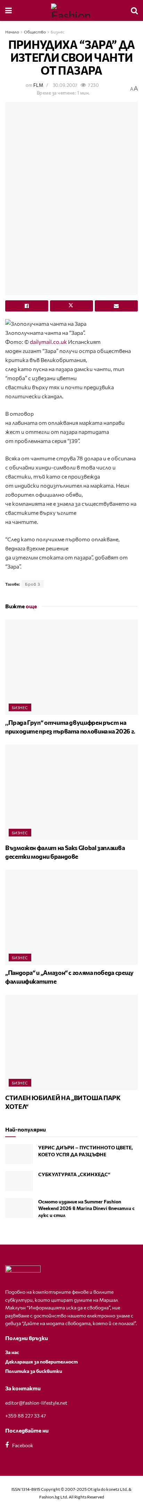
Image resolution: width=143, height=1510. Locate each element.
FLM (38, 85)
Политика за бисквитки (33, 1371)
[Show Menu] (8, 10)
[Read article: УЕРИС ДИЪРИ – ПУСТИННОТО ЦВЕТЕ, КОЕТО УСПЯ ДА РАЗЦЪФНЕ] (19, 1154)
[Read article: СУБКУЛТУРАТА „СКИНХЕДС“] (19, 1181)
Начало (12, 31)
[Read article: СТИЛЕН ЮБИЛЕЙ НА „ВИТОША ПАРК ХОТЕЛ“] (71, 1042)
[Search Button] (134, 10)
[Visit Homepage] (71, 10)
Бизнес (58, 31)
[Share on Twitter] (71, 305)
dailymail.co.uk (48, 341)
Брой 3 (32, 583)
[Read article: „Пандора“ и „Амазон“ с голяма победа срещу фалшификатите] (71, 917)
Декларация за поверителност (41, 1362)
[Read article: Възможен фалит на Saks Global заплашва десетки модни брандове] (71, 792)
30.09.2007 (65, 85)
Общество (35, 31)
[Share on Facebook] (26, 305)
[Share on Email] (116, 305)
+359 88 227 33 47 (25, 1416)
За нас (12, 1352)
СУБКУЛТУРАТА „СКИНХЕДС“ (74, 1174)
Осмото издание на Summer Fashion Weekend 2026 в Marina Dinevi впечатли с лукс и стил (86, 1208)
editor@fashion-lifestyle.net (36, 1403)
